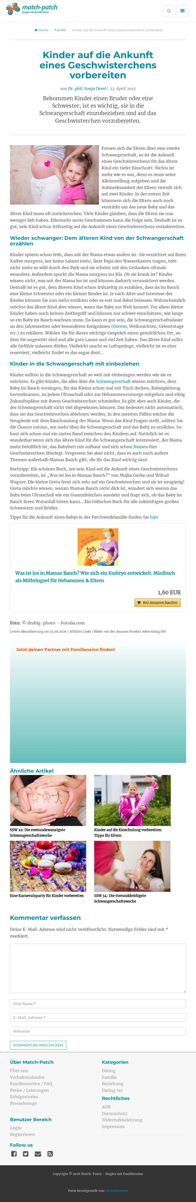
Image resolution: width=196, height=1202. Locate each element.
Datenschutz (115, 1113)
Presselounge (23, 1103)
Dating (109, 1070)
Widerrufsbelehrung (122, 1119)
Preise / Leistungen (29, 1090)
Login (16, 1127)
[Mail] (37, 1154)
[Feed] (50, 1154)
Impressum (113, 1126)
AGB (106, 1106)
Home (43, 30)
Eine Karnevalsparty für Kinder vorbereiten (47, 896)
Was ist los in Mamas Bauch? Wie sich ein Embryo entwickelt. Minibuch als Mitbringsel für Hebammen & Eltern (95, 576)
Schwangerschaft (113, 381)
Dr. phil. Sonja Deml (87, 88)
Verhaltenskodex (27, 1077)
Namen (140, 446)
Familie (60, 30)
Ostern (120, 326)
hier (154, 517)
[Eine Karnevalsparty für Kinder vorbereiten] (48, 866)
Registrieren (22, 1134)
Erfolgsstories (24, 1096)
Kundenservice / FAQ (31, 1083)
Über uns (19, 1070)
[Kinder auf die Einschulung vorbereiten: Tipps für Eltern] (132, 800)
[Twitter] (26, 1154)
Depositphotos (117, 1191)
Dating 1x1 (112, 1090)
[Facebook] (14, 1154)
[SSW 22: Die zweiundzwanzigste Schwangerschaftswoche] (48, 800)
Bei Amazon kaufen (160, 602)
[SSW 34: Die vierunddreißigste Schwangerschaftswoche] (132, 866)
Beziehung (113, 1083)
